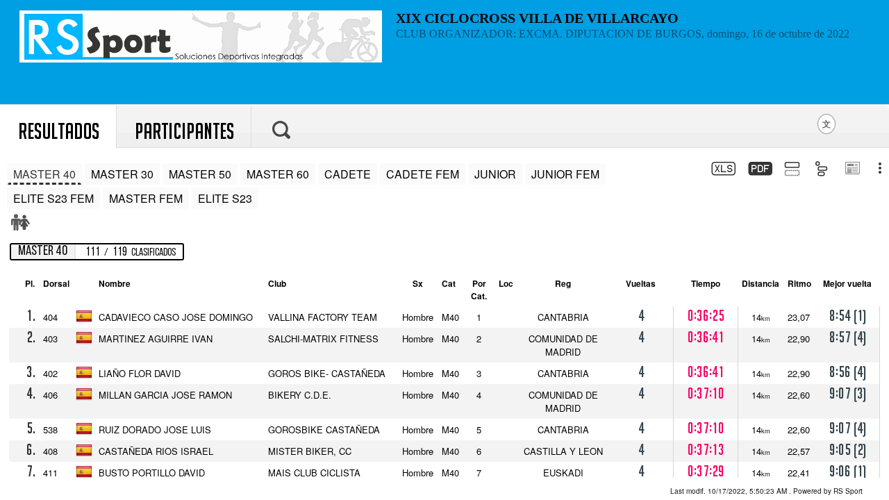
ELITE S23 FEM (53, 198)
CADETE (347, 174)
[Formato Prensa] (852, 169)
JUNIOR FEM (565, 174)
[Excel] (722, 170)
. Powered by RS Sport (766, 491)
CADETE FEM (422, 174)
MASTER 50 (200, 174)
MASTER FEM (146, 198)
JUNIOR (495, 174)
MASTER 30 (122, 174)
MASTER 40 (44, 174)
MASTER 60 (278, 174)
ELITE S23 (225, 198)
